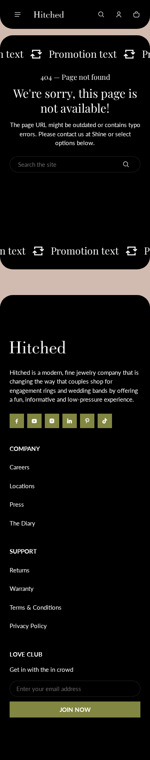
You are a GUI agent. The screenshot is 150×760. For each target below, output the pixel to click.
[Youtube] (34, 421)
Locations (22, 485)
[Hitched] (49, 14)
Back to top (34, 307)
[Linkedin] (69, 421)
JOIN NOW (75, 709)
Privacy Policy (28, 625)
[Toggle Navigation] (18, 14)
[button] (101, 14)
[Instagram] (52, 421)
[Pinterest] (87, 421)
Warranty (22, 588)
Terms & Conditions (36, 607)
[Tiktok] (105, 421)
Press (17, 504)
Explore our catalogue (75, 210)
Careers (20, 467)
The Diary (22, 523)
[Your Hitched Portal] (119, 14)
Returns (20, 570)
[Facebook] (17, 421)
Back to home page (75, 190)
